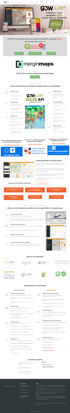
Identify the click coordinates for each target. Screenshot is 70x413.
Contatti (41, 2)
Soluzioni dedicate (35, 76)
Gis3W (14, 386)
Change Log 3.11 (19, 53)
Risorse (25, 2)
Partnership (31, 2)
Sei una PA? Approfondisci (48, 350)
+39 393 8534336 (24, 392)
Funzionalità (20, 2)
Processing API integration (35, 53)
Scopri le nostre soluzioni (11, 145)
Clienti (37, 2)
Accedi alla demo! (51, 53)
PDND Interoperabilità (58, 143)
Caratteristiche (13, 2)
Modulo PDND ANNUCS (35, 144)
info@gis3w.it (49, 364)
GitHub (60, 39)
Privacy (46, 2)
